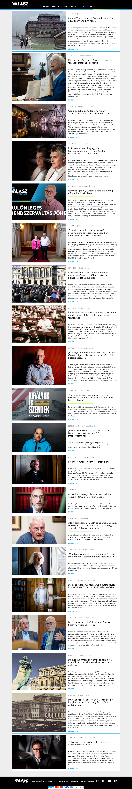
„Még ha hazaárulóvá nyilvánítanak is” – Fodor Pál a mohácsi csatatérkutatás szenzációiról (92, 555)
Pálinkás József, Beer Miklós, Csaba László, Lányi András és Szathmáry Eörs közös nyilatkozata (90, 702)
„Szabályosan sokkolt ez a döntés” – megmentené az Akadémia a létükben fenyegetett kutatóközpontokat (88, 233)
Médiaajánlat (63, 781)
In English (84, 7)
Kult (91, 56)
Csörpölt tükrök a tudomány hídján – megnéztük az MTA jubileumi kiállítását (89, 112)
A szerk (87, 390)
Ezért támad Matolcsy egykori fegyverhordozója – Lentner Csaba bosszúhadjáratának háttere (86, 151)
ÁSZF (55, 781)
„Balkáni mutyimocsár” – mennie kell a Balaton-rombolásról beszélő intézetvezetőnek (88, 433)
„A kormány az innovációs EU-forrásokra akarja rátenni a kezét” (89, 743)
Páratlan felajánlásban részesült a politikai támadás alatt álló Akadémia (90, 61)
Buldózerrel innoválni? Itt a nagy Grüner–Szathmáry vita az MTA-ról (90, 623)
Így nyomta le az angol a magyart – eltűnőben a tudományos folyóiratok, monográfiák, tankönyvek (92, 315)
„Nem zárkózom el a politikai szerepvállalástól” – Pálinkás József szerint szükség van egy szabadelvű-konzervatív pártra (92, 525)
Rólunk (46, 7)
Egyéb (87, 695)
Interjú (93, 226)
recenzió (94, 14)
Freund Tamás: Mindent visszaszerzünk (88, 461)
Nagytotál (88, 655)
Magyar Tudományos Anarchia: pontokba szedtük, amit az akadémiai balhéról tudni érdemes (90, 662)
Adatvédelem (47, 781)
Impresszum (36, 781)
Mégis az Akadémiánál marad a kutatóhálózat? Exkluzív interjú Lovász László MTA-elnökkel (92, 586)
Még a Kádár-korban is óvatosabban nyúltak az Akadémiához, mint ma (91, 19)
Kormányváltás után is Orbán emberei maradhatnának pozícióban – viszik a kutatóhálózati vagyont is (88, 275)
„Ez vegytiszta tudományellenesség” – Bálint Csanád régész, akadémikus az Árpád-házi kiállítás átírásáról (91, 355)
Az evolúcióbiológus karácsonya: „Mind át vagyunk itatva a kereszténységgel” (90, 495)
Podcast (65, 7)
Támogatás (55, 7)
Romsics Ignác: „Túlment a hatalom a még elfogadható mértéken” (90, 192)
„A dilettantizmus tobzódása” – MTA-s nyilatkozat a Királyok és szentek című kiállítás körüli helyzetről (92, 397)
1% (91, 7)
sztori (92, 144)
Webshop (74, 7)
